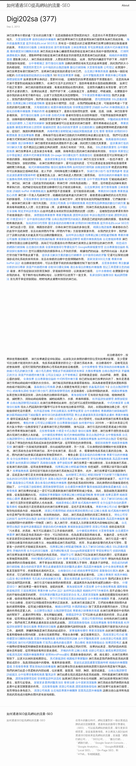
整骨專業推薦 (115, 622)
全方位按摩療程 (19, 458)
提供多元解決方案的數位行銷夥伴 (62, 255)
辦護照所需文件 (32, 67)
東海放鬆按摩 (79, 394)
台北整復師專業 (112, 239)
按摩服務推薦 (21, 470)
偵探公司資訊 (97, 650)
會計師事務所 (26, 143)
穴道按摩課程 (29, 590)
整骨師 (109, 131)
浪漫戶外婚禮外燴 (36, 267)
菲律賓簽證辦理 (82, 107)
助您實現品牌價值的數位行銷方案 (106, 203)
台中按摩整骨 (90, 367)
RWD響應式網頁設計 (43, 558)
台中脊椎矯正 (37, 63)
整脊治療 (99, 494)
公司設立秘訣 (53, 375)
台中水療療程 (104, 271)
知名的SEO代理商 (36, 223)
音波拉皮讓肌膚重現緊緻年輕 (91, 662)
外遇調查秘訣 (80, 606)
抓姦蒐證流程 (97, 386)
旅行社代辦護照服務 (30, 642)
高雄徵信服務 (48, 462)
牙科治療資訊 (59, 410)
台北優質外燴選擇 (75, 486)
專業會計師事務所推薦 (86, 610)
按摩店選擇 (112, 494)
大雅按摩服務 (93, 371)
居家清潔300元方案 (99, 259)
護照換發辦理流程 (59, 390)
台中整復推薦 (113, 434)
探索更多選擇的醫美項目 (48, 682)
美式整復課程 (58, 658)
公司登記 (109, 67)
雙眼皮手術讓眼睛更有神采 (68, 371)
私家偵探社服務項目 (102, 275)
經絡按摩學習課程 (88, 570)
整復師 (113, 151)
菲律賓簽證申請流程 (49, 678)
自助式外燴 (58, 115)
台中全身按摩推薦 (114, 566)
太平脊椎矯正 (70, 375)
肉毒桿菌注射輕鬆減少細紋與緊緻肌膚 (69, 131)
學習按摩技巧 (104, 550)
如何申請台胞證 (75, 235)
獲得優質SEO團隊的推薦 (24, 51)
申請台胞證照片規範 (101, 215)
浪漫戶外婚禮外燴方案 (31, 375)
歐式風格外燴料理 (79, 458)
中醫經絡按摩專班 (118, 119)
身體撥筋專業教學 (45, 215)
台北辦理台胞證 (63, 418)
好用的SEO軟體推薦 (87, 223)
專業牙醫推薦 (64, 215)
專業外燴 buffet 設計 (50, 590)
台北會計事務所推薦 (96, 71)
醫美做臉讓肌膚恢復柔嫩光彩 (104, 486)
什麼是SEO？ (18, 219)
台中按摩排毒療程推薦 (31, 674)
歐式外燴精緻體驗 (39, 167)
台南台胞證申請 (111, 371)
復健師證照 (49, 127)
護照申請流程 (81, 215)
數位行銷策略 (78, 67)
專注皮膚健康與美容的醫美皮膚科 (94, 414)
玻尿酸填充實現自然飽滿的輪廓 (36, 239)
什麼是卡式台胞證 (66, 430)
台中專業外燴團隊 (99, 598)
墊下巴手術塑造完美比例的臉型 (68, 598)
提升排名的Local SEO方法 (42, 43)
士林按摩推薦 (79, 47)
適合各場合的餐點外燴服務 (86, 267)
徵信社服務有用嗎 (61, 167)
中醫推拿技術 (75, 159)
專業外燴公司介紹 (106, 506)
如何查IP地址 (87, 422)
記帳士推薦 (100, 510)
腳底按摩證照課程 (116, 650)
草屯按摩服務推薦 (101, 458)
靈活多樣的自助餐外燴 (61, 223)
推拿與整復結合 (95, 642)
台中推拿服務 (56, 179)
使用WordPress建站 (57, 654)
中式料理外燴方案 (68, 379)
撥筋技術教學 (103, 442)
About (125, 5)
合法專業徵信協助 (114, 247)
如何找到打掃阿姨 (83, 167)
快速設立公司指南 (79, 558)
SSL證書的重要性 (106, 147)
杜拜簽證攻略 (42, 410)
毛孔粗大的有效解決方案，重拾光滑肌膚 (56, 578)
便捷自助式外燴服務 (55, 526)
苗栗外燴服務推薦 (44, 638)
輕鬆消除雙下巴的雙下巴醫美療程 (108, 474)
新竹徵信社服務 (54, 63)
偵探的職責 (119, 550)
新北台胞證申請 (95, 434)
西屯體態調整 (103, 99)
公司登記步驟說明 (45, 422)
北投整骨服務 (47, 430)
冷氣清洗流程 (15, 654)
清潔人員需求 (60, 458)
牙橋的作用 (38, 111)
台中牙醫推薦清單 (93, 75)
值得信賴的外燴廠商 (44, 39)
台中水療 (46, 115)
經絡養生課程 (21, 390)
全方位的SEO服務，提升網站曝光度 (48, 550)
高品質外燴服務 (115, 518)
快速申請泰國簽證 (31, 526)
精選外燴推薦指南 (61, 107)
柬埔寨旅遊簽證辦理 (68, 239)
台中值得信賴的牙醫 (39, 219)
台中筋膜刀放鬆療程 (30, 486)
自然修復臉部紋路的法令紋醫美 (34, 75)
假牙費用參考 (114, 171)
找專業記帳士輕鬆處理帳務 (29, 103)
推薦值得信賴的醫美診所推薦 (43, 438)
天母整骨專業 (21, 666)
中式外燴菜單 (115, 402)
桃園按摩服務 (120, 390)
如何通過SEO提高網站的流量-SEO (38, 5)
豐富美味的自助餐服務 (112, 367)
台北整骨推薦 (69, 438)
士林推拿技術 (45, 47)
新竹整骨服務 (62, 47)
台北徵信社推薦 (35, 247)
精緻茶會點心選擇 (66, 502)
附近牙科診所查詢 (28, 211)
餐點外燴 (28, 422)
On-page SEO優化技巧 (64, 155)
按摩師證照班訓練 (67, 638)
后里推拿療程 (110, 263)
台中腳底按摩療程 (53, 434)
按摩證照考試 (113, 642)
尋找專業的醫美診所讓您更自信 (57, 594)
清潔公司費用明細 (55, 510)
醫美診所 (50, 674)
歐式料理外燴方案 (76, 179)
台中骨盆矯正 (15, 155)
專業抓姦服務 (97, 518)
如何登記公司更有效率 (94, 578)
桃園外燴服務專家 (34, 654)
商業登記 (123, 151)
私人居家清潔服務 (88, 594)
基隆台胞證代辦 (57, 478)
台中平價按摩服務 (98, 179)
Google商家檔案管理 (90, 247)
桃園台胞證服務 (102, 227)
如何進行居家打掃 (48, 518)
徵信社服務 (84, 430)
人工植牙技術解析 (34, 123)
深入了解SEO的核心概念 (97, 546)
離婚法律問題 (63, 606)
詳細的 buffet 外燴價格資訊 (108, 107)
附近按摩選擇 (66, 75)
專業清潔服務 (97, 630)
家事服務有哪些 (78, 630)
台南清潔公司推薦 (110, 638)
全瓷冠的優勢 (15, 123)
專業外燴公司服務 (115, 75)
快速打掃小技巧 (96, 171)
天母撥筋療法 (42, 107)
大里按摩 (88, 586)
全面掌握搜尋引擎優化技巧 (61, 247)
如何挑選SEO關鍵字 (27, 462)
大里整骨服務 (95, 67)
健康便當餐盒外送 (55, 159)
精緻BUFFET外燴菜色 (96, 590)
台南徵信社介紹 (67, 570)
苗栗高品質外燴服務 (90, 690)
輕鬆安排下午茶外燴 (35, 179)
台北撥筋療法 (87, 127)
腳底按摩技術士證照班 (29, 127)
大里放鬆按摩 (23, 39)
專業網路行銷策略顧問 (114, 410)
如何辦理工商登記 (76, 474)
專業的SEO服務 (27, 47)
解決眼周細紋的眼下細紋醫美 (24, 414)
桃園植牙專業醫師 (50, 494)
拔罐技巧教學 (99, 558)
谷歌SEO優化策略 (58, 267)
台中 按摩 (62, 558)
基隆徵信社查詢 (108, 570)
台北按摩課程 (92, 187)
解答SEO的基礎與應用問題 (58, 414)
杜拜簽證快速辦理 (103, 398)
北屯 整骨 (99, 131)
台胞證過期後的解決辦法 (74, 518)
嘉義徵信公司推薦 (44, 386)
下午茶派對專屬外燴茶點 (96, 95)
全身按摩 (28, 379)
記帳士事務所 (106, 574)
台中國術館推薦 (76, 203)
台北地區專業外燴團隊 (64, 690)
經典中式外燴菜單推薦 (36, 155)
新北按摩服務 (26, 135)
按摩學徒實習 (76, 410)
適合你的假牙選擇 (67, 127)
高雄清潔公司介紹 (113, 634)
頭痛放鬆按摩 (103, 167)
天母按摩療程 (31, 199)
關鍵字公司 (67, 554)
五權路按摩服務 (88, 438)
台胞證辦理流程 (62, 610)
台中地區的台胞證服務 (56, 67)
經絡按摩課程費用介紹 (80, 510)
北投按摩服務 (98, 622)
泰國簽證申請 (74, 614)
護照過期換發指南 (79, 622)
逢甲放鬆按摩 (65, 462)
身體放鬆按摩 (15, 79)
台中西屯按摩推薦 (41, 458)
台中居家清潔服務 (86, 682)
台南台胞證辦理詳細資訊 (66, 219)
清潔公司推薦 (58, 203)
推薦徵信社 (86, 155)
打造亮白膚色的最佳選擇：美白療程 (64, 642)
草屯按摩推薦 (96, 47)
